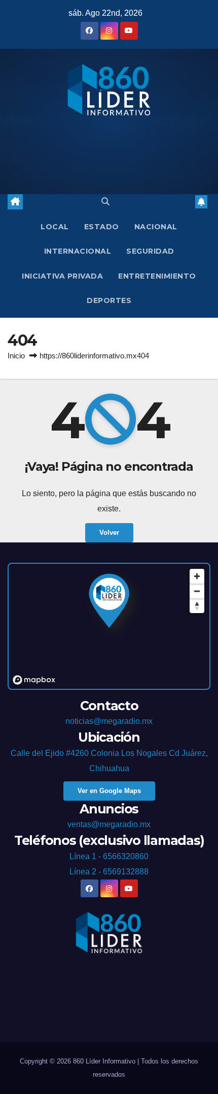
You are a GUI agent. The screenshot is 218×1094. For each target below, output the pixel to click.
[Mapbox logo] (34, 680)
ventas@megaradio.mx (109, 824)
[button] (105, 201)
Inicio (16, 355)
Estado (101, 226)
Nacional (155, 226)
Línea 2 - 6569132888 (109, 871)
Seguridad (150, 251)
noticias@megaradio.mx (109, 721)
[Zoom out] (197, 591)
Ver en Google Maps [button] (109, 791)
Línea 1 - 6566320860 (109, 856)
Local (55, 226)
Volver (109, 532)
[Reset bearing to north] (197, 605)
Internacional (78, 251)
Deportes (109, 300)
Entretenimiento (157, 276)
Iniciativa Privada (62, 276)
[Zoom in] (197, 576)
